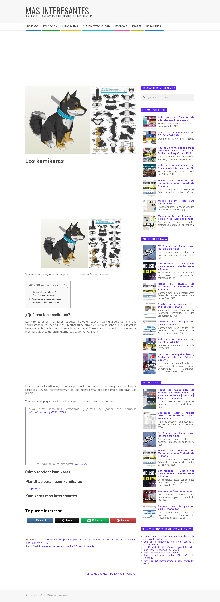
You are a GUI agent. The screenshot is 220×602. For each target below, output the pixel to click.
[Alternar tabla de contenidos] (63, 285)
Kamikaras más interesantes (45, 302)
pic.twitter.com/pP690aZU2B (47, 412)
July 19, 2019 (82, 464)
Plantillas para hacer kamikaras (46, 299)
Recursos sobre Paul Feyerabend (160, 552)
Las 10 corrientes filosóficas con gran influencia (168, 547)
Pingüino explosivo (37, 488)
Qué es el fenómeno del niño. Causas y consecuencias (168, 543)
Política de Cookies (96, 573)
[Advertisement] (110, 54)
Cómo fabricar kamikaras (43, 295)
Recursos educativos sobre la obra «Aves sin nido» (168, 562)
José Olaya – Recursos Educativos (161, 549)
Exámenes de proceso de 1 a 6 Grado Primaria (66, 546)
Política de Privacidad (122, 573)
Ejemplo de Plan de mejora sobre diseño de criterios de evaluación (168, 538)
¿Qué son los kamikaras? (44, 292)
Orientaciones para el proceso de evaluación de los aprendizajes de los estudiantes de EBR (81, 541)
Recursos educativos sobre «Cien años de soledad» (168, 556)
